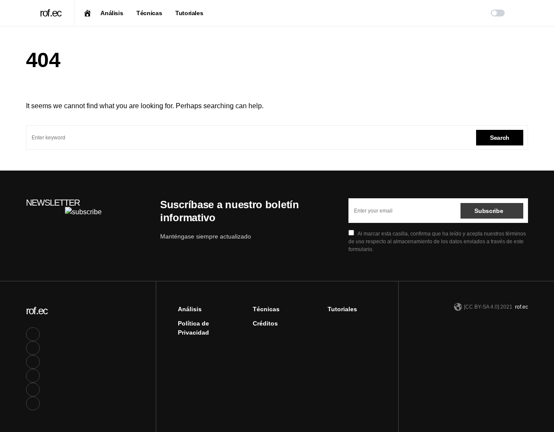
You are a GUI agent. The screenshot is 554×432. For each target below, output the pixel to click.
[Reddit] (33, 390)
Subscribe (488, 210)
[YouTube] (33, 376)
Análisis (190, 309)
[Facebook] (33, 334)
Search (499, 137)
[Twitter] (33, 348)
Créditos (265, 323)
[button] (28, 13)
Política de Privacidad (193, 328)
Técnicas (266, 309)
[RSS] (33, 403)
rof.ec (50, 13)
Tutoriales (342, 309)
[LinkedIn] (33, 362)
